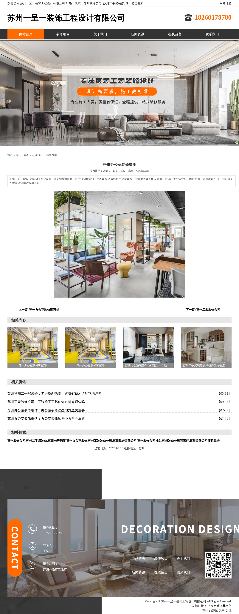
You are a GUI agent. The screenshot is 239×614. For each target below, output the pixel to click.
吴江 (229, 610)
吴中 (222, 610)
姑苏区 (213, 610)
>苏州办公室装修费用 (44, 155)
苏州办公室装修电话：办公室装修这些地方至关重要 (119, 410)
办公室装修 (22, 155)
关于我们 (100, 34)
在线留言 (174, 34)
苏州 (205, 610)
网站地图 (226, 3)
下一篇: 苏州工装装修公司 (203, 309)
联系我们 (212, 34)
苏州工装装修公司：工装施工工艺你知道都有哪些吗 (119, 402)
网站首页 (25, 34)
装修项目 (63, 34)
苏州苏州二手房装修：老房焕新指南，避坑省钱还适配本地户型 (119, 393)
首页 (10, 155)
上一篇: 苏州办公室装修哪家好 (39, 309)
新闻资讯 (137, 34)
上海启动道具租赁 (220, 605)
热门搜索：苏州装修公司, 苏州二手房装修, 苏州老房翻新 (106, 3)
